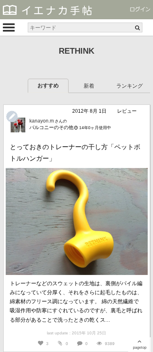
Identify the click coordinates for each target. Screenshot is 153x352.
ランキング (129, 86)
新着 (89, 86)
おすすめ (48, 85)
